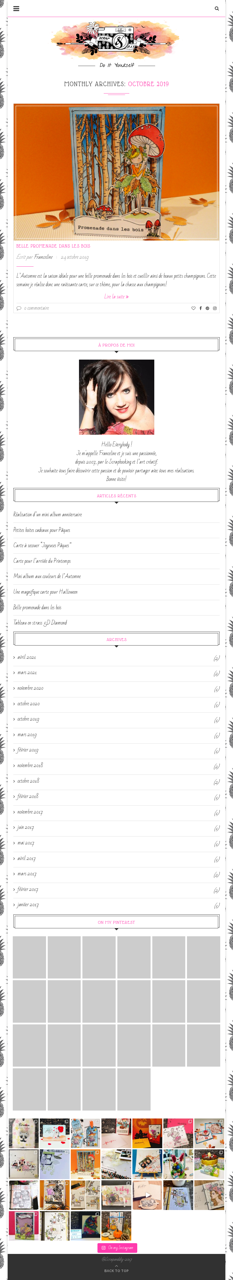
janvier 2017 (28, 904)
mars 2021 (27, 672)
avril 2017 (27, 858)
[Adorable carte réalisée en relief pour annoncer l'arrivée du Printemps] (133, 957)
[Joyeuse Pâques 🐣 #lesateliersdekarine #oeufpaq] (178, 1164)
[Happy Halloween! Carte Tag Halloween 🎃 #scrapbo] (86, 1133)
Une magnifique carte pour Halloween (45, 592)
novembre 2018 (30, 765)
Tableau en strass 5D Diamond (40, 623)
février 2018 (28, 796)
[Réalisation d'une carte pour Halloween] (99, 1045)
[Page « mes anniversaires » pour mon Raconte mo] (24, 1195)
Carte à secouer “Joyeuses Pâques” (42, 545)
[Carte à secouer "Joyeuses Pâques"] (99, 957)
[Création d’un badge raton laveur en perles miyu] (24, 1133)
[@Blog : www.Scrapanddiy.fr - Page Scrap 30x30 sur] (147, 1164)
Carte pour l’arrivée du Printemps (42, 561)
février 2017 (28, 889)
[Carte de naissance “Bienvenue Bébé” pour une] (178, 1133)
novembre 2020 (30, 688)
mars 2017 (27, 874)
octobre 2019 (28, 719)
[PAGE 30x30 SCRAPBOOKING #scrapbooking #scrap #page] (24, 1164)
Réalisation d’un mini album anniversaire (47, 514)
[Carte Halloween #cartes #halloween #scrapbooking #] (147, 1133)
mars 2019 (27, 734)
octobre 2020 (29, 704)
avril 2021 (27, 657)
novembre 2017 (30, 812)
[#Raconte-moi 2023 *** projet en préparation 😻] (147, 1195)
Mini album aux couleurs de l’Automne (47, 576)
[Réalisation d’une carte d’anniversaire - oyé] (116, 1133)
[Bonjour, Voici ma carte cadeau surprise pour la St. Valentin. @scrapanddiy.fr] (99, 1089)
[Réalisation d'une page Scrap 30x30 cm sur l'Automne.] (168, 1001)
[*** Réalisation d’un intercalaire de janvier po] (86, 1195)
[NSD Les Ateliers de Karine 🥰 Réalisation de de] (55, 1164)
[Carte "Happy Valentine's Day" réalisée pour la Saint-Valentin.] (64, 1045)
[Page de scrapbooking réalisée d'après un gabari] (116, 1164)
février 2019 (28, 750)
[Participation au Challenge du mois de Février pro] (209, 1195)
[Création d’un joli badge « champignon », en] (209, 1133)
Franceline (43, 257)
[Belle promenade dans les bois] (116, 172)
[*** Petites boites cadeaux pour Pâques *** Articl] (209, 1164)
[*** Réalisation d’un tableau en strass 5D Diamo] (86, 1226)
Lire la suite (114, 297)
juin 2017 (26, 827)
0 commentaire (36, 308)
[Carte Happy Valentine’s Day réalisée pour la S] (55, 1133)
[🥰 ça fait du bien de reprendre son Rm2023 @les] (178, 1195)
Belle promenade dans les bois (53, 246)
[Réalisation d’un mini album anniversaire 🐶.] (116, 1195)
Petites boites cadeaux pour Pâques (41, 530)
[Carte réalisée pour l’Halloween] (203, 957)
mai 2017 (26, 843)
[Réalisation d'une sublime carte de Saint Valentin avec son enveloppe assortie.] (99, 1001)
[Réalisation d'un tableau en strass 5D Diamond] (64, 1001)
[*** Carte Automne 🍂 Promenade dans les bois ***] (86, 1164)
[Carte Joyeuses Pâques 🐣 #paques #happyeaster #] (24, 1226)
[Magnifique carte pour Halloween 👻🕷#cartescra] (55, 1195)
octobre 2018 (28, 781)
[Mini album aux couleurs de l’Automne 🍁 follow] (116, 1226)
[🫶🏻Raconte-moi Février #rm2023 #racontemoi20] (55, 1226)
